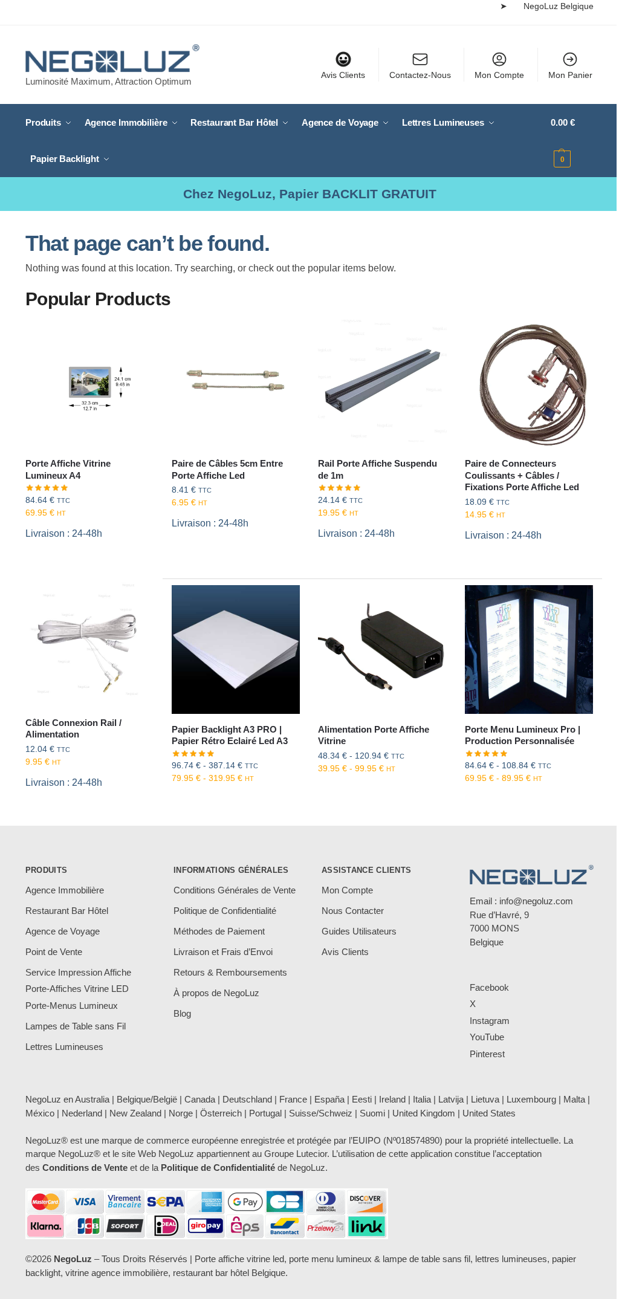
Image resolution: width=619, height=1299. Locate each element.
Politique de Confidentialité (224, 910)
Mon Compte (499, 75)
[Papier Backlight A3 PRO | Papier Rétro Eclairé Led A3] (236, 649)
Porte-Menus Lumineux (71, 1005)
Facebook (489, 987)
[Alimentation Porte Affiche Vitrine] (382, 649)
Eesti (362, 1099)
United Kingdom (423, 1113)
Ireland (392, 1099)
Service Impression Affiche (78, 972)
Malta (574, 1099)
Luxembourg (531, 1099)
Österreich (221, 1113)
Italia (422, 1099)
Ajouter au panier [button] (89, 564)
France (293, 1099)
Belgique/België (147, 1099)
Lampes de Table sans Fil (75, 1026)
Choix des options (236, 804)
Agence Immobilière (64, 890)
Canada (199, 1099)
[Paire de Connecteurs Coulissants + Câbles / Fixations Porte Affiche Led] (529, 384)
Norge (181, 1113)
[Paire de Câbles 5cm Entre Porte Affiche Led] (236, 384)
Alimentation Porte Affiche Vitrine (373, 735)
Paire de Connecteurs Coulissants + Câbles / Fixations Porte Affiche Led (522, 475)
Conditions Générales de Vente (234, 890)
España (329, 1099)
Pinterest (487, 1054)
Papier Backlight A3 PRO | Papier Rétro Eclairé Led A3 (230, 735)
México (39, 1113)
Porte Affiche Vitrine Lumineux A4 (68, 469)
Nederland (82, 1113)
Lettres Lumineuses (64, 1046)
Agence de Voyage (62, 931)
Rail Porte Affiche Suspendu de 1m (377, 469)
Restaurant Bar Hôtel (66, 910)
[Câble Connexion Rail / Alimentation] (89, 642)
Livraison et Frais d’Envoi (223, 952)
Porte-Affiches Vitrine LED (77, 988)
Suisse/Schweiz (320, 1113)
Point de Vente (53, 952)
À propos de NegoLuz (216, 993)
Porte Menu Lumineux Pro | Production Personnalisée (522, 735)
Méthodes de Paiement (219, 931)
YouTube (487, 1037)
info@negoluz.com (536, 901)
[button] (572, 141)
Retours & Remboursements (230, 972)
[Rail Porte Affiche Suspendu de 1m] (382, 384)
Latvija (451, 1099)
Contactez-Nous (420, 75)
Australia (92, 1099)
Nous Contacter (353, 910)
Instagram (490, 1021)
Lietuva (485, 1099)
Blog (182, 1013)
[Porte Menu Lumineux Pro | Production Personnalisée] (529, 649)
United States (489, 1113)
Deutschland (247, 1099)
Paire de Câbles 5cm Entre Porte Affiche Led (227, 469)
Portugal (265, 1113)
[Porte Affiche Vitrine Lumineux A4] (89, 384)
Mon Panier (570, 75)
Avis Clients (343, 75)
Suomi (372, 1113)
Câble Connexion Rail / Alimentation (73, 729)
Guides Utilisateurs (359, 931)
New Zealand (135, 1113)
